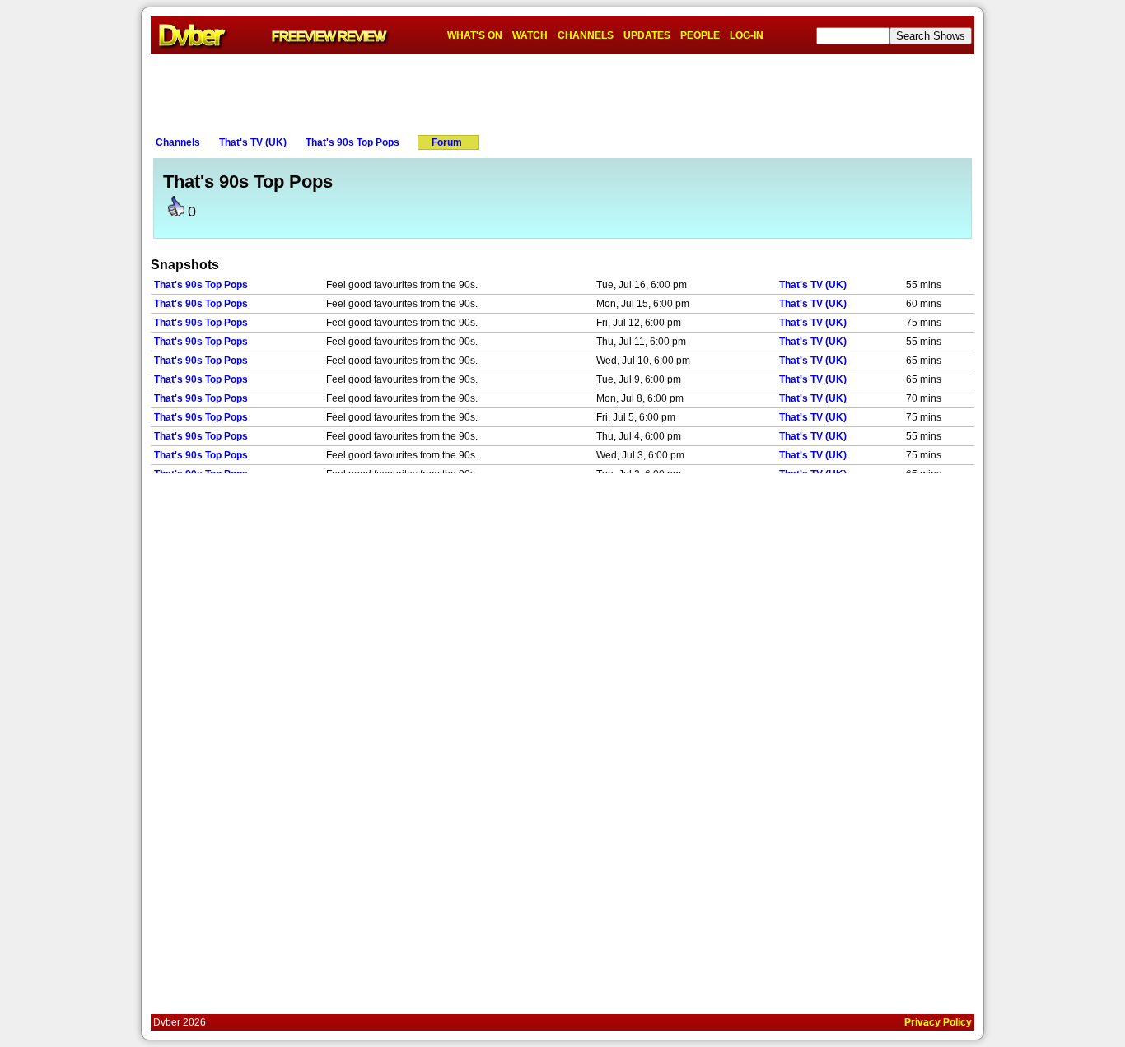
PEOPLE (700, 35)
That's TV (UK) (253, 142)
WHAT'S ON (474, 35)
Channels (178, 142)
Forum (447, 142)
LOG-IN (746, 35)
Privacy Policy (938, 1022)
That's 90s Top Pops (352, 142)
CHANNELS (586, 35)
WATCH (530, 35)
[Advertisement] (562, 91)
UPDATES (646, 35)
